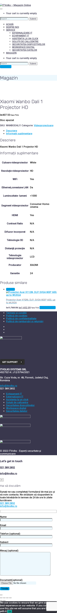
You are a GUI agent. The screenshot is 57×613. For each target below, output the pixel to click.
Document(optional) (11, 580)
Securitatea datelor (24, 50)
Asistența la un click (25, 38)
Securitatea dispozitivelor (28, 44)
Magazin (11, 53)
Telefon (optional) (10, 533)
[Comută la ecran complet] (4, 597)
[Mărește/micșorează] (1, 597)
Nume (3, 516)
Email (3, 525)
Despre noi (12, 27)
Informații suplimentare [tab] (19, 133)
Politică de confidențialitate (21, 318)
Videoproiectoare (43, 125)
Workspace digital (23, 47)
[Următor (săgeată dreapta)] (4, 600)
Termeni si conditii (16, 312)
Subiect (4, 542)
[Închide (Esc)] (10, 597)
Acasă (10, 24)
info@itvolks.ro (8, 385)
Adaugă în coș (47, 307)
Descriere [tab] (11, 130)
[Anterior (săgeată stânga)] (1, 600)
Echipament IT (20, 35)
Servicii (10, 30)
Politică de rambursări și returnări (24, 321)
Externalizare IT (22, 33)
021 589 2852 (7, 467)
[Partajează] (7, 597)
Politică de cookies (16, 315)
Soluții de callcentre (25, 41)
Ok (9, 611)
